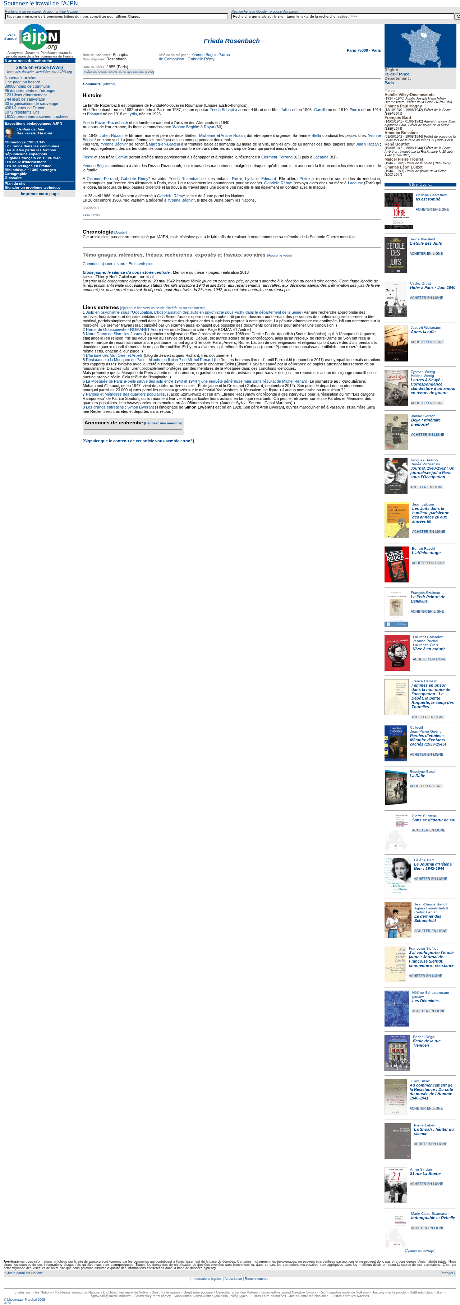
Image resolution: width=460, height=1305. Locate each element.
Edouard (94, 114)
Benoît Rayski (423, 548)
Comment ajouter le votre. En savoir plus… (120, 264)
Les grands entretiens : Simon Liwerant (120, 407)
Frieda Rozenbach (185, 178)
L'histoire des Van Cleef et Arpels (114, 355)
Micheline (207, 135)
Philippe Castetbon (431, 195)
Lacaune (320, 157)
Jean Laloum (423, 504)
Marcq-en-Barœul (164, 144)
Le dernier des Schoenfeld (427, 918)
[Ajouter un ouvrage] (420, 1251)
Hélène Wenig (422, 376)
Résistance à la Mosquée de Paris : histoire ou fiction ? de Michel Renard (149, 360)
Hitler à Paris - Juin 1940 (432, 287)
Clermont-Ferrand (277, 157)
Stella (316, 135)
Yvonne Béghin (185, 127)
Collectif (416, 727)
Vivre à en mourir (429, 649)
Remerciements (256, 1279)
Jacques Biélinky (424, 460)
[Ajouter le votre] (279, 255)
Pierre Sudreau (424, 816)
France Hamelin (424, 681)
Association (233, 1279)
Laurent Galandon (428, 637)
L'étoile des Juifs (426, 243)
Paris (389, 82)
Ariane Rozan (233, 135)
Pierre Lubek (424, 1125)
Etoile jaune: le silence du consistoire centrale (126, 272)
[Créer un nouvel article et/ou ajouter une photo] (118, 72)
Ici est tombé (428, 199)
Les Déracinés (425, 1001)
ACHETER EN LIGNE (432, 209)
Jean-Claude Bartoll (430, 904)
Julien (286, 109)
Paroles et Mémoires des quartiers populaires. (126, 394)
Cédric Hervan (426, 912)
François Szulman (425, 593)
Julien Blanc (420, 1081)
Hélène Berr (424, 860)
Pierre (355, 109)
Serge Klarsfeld (422, 239)
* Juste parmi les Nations (23, 1273)
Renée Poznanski (425, 464)
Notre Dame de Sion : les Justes (114, 334)
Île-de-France (397, 74)
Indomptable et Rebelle (433, 1218)
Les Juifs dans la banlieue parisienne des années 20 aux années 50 (430, 515)
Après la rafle (423, 331)
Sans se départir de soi (433, 820)
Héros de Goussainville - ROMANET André (123, 329)
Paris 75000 (358, 50)
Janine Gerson (423, 416)
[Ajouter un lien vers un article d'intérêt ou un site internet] (163, 308)
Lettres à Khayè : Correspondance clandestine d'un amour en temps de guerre (433, 386)
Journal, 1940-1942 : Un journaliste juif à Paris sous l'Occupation (432, 472)
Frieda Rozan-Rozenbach (105, 122)
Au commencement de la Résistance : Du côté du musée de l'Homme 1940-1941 (431, 1091)
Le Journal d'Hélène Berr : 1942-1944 (433, 866)
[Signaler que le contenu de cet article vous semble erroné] (138, 441)
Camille (320, 109)
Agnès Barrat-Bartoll (431, 908)
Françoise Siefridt (423, 948)
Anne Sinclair (421, 1169)
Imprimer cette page (40, 194)
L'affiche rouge (426, 552)
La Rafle (417, 776)
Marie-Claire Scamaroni (430, 1214)
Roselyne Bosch (423, 772)
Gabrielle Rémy (201, 59)
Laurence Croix (425, 645)
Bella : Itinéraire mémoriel (426, 422)
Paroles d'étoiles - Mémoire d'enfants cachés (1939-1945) (428, 739)
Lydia (132, 114)
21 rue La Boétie (425, 1173)
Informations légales (207, 1279)
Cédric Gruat (420, 283)
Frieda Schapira (223, 109)
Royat (209, 127)
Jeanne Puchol (425, 641)
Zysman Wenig (423, 372)
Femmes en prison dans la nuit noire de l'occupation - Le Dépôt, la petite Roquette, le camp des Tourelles (432, 696)
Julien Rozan (111, 135)
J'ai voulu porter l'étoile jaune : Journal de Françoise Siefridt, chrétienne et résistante (431, 959)
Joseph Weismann (426, 327)
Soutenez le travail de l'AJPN (41, 3)
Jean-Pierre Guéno (426, 731)
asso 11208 (91, 215)
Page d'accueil (11, 37)
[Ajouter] (120, 232)
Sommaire (92, 84)
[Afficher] (109, 84)
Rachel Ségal (424, 1037)
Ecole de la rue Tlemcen (427, 1043)
